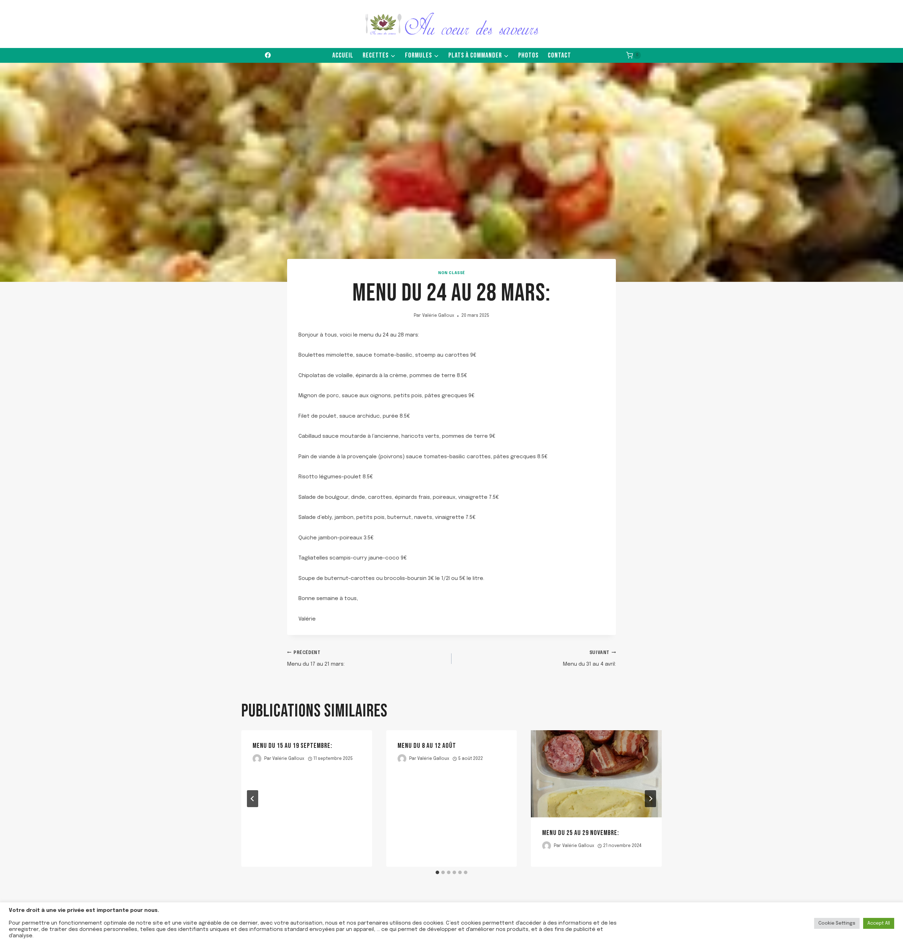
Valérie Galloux (438, 316)
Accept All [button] (878, 923)
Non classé (451, 273)
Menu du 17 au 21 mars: (316, 659)
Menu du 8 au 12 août (427, 746)
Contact (559, 55)
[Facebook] (268, 55)
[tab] (437, 872)
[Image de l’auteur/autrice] (257, 758)
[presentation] (596, 773)
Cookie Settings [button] (836, 923)
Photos (528, 55)
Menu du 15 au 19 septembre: (292, 746)
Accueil (342, 55)
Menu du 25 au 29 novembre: (580, 833)
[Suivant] (650, 798)
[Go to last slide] (252, 798)
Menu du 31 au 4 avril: (589, 659)
